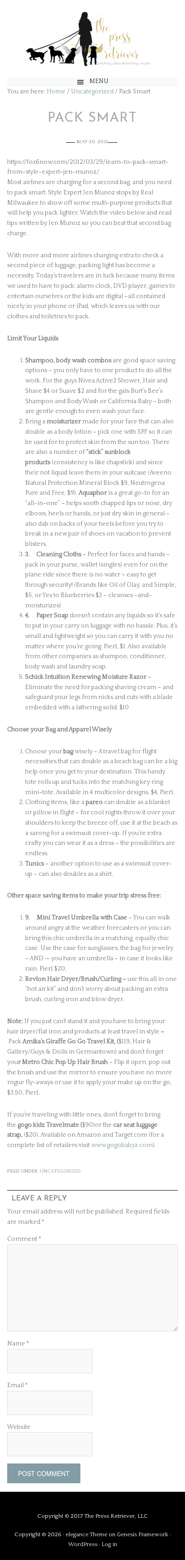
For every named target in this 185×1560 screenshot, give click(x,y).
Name (18, 1343)
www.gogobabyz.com (122, 1145)
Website (19, 1427)
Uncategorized (60, 1171)
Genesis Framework (142, 1534)
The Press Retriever (92, 39)
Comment (24, 1239)
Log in (109, 1544)
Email (17, 1385)
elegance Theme (86, 1534)
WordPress (82, 1544)
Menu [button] (99, 81)
